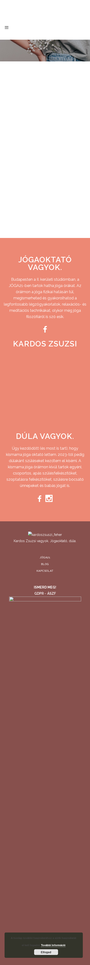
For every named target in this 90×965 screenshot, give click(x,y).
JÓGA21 (45, 842)
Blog (45, 849)
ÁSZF (51, 878)
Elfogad (46, 952)
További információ (53, 945)
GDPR (39, 878)
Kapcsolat (45, 855)
